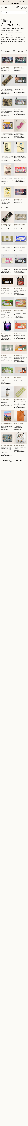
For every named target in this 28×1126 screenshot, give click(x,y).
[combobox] (14, 12)
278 (17, 460)
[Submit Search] (3, 12)
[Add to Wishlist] (3, 55)
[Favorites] (13, 7)
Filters (8, 51)
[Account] (10, 7)
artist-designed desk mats (13, 35)
